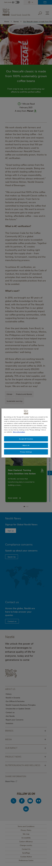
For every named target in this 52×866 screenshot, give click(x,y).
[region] (26, 433)
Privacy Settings (26, 452)
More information (19, 432)
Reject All (26, 445)
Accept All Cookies (26, 439)
